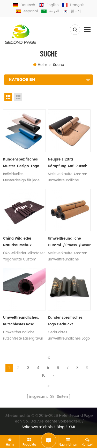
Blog (60, 427)
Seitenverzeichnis (37, 427)
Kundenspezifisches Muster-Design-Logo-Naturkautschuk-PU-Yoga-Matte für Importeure (22, 163)
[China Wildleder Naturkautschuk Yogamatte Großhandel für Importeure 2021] (24, 210)
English (53, 5)
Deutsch (27, 5)
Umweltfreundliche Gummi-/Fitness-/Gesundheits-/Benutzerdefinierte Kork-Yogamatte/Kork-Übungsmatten (69, 242)
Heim (42, 65)
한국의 (76, 11)
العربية (54, 11)
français (77, 5)
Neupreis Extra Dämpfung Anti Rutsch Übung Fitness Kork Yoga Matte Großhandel (68, 163)
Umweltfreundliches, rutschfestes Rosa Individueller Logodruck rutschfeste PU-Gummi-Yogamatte (23, 321)
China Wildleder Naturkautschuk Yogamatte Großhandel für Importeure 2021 (23, 242)
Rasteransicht (8, 97)
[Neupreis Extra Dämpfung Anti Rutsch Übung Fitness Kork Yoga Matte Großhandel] (69, 130)
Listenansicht (18, 97)
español (31, 11)
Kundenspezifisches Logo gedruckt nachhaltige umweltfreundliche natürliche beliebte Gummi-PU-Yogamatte (68, 321)
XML (72, 427)
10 (44, 375)
